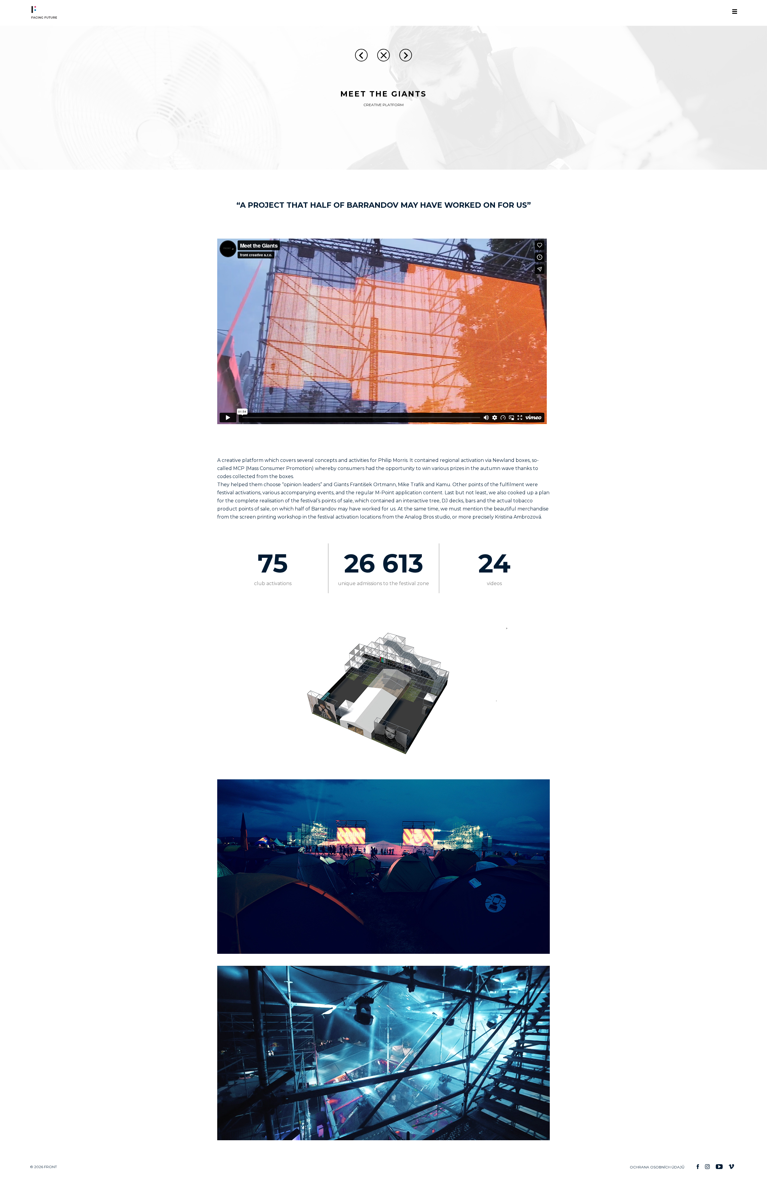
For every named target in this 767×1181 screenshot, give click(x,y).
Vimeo (731, 1166)
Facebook (698, 1166)
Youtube (719, 1166)
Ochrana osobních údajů (657, 1167)
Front (33, 12)
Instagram (707, 1166)
